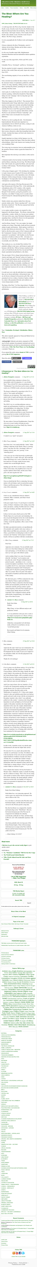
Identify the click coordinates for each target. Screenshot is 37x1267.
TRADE (3, 1160)
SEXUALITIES (4, 1180)
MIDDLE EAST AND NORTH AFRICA (9, 1106)
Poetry (11, 1011)
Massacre (18, 1002)
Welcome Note (4, 936)
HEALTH (3, 1131)
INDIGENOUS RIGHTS (6, 1135)
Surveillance (11, 1018)
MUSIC (3, 1175)
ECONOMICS (4, 1159)
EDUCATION (4, 1091)
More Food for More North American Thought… (23, 1220)
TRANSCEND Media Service (26, 311)
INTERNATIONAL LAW (6, 1109)
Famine (14, 985)
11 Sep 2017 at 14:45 (28, 441)
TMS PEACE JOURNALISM (7, 1046)
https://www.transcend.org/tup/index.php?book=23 (19, 618)
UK (26, 1018)
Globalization (24, 330)
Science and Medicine (19, 1015)
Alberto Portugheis (9, 377)
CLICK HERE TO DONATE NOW (18, 868)
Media (23, 1002)
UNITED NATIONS (5, 1115)
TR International (5, 952)
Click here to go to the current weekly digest (14, 845)
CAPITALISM (4, 1122)
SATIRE (3, 1142)
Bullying (15, 974)
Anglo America (17, 971)
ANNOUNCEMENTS (6, 1042)
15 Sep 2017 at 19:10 (28, 641)
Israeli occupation (29, 998)
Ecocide (19, 982)
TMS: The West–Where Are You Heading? (22, 347)
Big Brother (29, 972)
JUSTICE (3, 1078)
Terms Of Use (4, 1241)
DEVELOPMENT (5, 1162)
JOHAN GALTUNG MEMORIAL (8, 1035)
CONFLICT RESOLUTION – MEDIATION (10, 1049)
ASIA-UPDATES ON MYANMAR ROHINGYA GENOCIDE (14, 1086)
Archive (7, 7)
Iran (34, 996)
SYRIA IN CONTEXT (6, 1113)
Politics (16, 1011)
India (14, 993)
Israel (4, 998)
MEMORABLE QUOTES (6, 1073)
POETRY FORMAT (5, 1197)
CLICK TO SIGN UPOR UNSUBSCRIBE (18, 894)
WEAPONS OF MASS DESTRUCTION (10, 1057)
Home (2, 7)
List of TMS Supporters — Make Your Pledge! (18, 877)
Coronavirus (5, 978)
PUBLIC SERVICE (5, 1170)
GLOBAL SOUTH (5, 1098)
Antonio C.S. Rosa (12, 600)
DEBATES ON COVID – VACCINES (9, 1144)
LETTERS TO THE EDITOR (7, 1182)
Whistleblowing (31, 1025)
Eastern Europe (12, 982)
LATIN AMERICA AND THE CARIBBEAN (10, 1100)
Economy (32, 982)
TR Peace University (6, 956)
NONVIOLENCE (5, 1053)
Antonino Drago (5, 1231)
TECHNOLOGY (5, 1066)
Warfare (11, 1025)
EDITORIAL (25, 20)
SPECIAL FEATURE (6, 1148)
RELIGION (3, 1149)
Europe (31, 984)
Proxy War (32, 1011)
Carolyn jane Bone (5, 1220)
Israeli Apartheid (11, 998)
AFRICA (3, 1069)
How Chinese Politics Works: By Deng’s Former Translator (14, 924)
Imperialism (8, 993)
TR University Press (5, 962)
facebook (7, 361)
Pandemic (25, 1009)
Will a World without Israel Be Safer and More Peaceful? (17, 858)
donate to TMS (24, 352)
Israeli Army (20, 998)
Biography (5, 974)
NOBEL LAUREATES (6, 1047)
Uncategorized (4, 1208)
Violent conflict (14, 1023)
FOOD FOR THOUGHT (6, 1193)
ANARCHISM (4, 1164)
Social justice (30, 1015)
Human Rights (22, 991)
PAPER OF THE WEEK (6, 1040)
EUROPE (3, 1095)
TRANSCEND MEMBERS (7, 1055)
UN (34, 1018)
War (21, 1023)
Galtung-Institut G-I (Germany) (8, 963)
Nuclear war (22, 1006)
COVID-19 (21, 978)
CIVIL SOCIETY (5, 1177)
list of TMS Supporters (13, 354)
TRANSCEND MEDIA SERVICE (16, 2)
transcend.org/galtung (10, 325)
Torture (17, 1018)
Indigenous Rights (22, 993)
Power (21, 1011)
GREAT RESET (4, 1157)
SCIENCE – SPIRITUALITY (7, 1188)
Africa (10, 971)
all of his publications (18, 323)
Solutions (12, 1016)
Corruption (13, 978)
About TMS (26, 7)
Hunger (31, 991)
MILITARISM (4, 1060)
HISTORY (3, 1129)
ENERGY (3, 1084)
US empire (23, 1021)
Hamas (28, 989)
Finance (23, 985)
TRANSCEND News (6, 1036)
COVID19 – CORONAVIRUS (8, 1186)
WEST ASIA (4, 1117)
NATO (8, 1006)
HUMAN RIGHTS (5, 1064)
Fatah (18, 985)
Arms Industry (13, 972)
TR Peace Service (5, 958)
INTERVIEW (4, 1155)
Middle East (30, 1002)
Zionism (25, 1027)
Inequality (29, 993)
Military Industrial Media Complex (17, 1004)
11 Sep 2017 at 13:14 (28, 377)
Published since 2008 (18, 1264)
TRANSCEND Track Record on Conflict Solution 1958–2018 (15, 945)
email (15, 358)
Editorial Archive (5, 930)
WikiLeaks (15, 1026)
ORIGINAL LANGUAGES (7, 1202)
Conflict (30, 976)
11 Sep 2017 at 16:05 (28, 492)
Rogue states (31, 1013)
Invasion (30, 996)
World (20, 1027)
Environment (12, 984)
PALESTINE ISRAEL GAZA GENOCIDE (10, 1108)
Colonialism (23, 976)
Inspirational (5, 995)
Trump (22, 1018)
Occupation (6, 1007)
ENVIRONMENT (5, 1124)
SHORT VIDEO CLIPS (6, 1206)
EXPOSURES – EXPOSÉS (7, 1128)
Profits (26, 1011)
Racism (13, 1013)
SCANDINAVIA (4, 1111)
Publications (4, 934)
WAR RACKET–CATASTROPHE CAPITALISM (12, 1080)
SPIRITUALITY (4, 1195)
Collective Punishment (14, 976)
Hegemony (8, 991)
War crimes (27, 1023)
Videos (21, 7)
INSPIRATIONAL (5, 1191)
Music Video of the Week (7, 1213)
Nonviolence (15, 1006)
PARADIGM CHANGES (6, 1137)
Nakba (4, 1006)
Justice (15, 1000)
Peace (31, 1009)
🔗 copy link (16, 361)
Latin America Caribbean (26, 1000)
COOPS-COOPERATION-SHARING (9, 1051)
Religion (18, 1013)
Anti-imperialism (27, 971)
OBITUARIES (4, 1199)
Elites (6, 984)
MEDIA (3, 1097)
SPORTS (3, 1190)
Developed (16, 330)
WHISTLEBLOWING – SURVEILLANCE (10, 1133)
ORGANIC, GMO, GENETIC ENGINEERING (11, 1139)
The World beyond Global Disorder (14, 855)
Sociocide (6, 1016)
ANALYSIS (3, 1062)
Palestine (8, 1009)
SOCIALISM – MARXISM (7, 1126)
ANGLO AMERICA (5, 1075)
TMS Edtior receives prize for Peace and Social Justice (14, 943)
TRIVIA (3, 1171)
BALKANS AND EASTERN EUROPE (9, 1088)
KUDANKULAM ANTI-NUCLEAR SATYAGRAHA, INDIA (14, 1168)
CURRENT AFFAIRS (6, 1179)
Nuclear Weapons (30, 1006)
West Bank (22, 1025)
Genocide (23, 988)
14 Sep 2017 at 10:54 (27, 602)
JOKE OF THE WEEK (6, 1200)
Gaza (16, 988)
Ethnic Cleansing (22, 984)
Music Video (30, 1004)
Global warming (20, 989)
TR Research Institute (6, 960)
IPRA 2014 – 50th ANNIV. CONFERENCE (11, 1211)
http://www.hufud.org (13, 427)
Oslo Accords (30, 1007)
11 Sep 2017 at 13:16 (28, 432)
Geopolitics (12, 989)
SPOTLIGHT (4, 1102)
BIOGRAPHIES (4, 1044)
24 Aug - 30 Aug (18, 885)
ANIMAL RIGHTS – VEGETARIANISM (10, 1184)
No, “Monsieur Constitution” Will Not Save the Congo (19, 853)
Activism (5, 971)
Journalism (9, 1000)
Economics (25, 982)
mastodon (28, 358)
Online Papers (4, 932)
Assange (20, 972)
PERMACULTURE (5, 1166)
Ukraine (29, 1018)
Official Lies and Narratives (18, 1007)
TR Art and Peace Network (7, 954)
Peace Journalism (14, 7)
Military (5, 1004)
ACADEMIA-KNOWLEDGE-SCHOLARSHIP (11, 1118)
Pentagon (5, 1011)
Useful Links (4, 1239)
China (28, 974)
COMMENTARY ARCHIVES (7, 1210)
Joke (4, 1000)
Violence (6, 1023)
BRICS (11, 974)
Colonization (8, 330)
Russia (3, 1015)
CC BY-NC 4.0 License (31, 368)
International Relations (20, 996)
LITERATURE (4, 1173)
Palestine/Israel (17, 1009)
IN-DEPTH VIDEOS (5, 1204)
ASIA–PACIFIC (4, 1082)
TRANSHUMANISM (5, 1151)
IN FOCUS (3, 1067)
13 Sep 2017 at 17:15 (28, 540)
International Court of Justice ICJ (18, 995)
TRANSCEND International (26, 300)
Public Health (6, 1013)
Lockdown (11, 1002)
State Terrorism (21, 1017)
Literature (5, 1002)
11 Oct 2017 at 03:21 (28, 664)
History (30, 330)
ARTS (2, 1153)
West (3, 332)
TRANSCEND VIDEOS (6, 1038)
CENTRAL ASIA (5, 1093)
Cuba (10, 980)
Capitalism (21, 974)
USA (17, 1020)
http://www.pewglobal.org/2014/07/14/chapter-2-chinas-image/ (18, 477)
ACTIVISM (3, 1071)
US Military (29, 1021)
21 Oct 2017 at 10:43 (28, 787)
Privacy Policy (4, 1245)
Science (9, 1015)
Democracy (27, 980)
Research (24, 1013)
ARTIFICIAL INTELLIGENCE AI (8, 1120)
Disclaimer (3, 1243)
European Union (7, 985)
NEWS (2, 1077)
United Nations (8, 1021)
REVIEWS (3, 1140)
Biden (24, 972)
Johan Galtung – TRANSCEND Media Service (16, 23)
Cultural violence (18, 980)
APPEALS (3, 1104)
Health (33, 989)
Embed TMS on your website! (18, 1256)
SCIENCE (3, 1146)
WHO (10, 1026)
